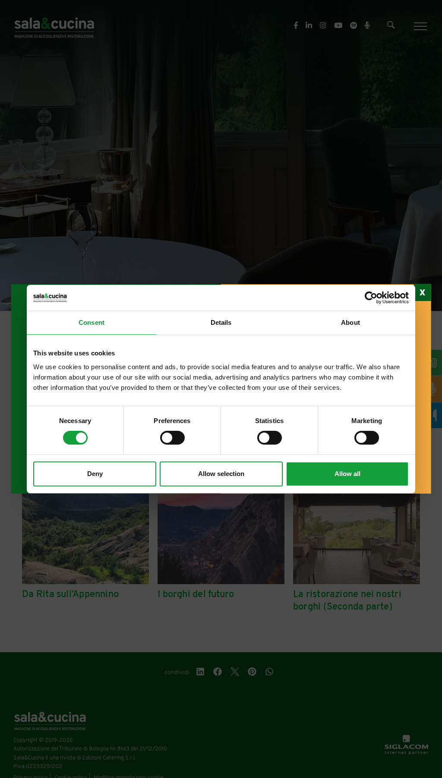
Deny (95, 473)
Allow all (347, 473)
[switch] (172, 438)
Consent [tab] (91, 322)
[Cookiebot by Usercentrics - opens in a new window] (371, 297)
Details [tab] (221, 322)
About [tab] (350, 322)
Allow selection (221, 473)
